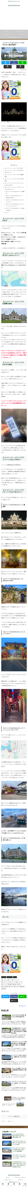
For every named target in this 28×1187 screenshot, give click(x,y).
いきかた (5, 979)
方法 (20, 984)
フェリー (5, 984)
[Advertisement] (14, 19)
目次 (12, 165)
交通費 (10, 984)
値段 (15, 984)
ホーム (7, 1177)
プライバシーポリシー (20, 1177)
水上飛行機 (5, 986)
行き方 (11, 986)
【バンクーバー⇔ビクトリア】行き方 (13, 168)
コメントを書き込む (14, 1116)
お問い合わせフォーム (14, 1182)
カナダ (4, 977)
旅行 (15, 977)
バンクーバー (16, 979)
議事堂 (22, 986)
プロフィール (7, 1179)
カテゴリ (20, 1179)
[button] (8, 66)
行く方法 (17, 986)
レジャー (10, 977)
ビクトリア (20, 982)
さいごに (6, 212)
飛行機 (4, 988)
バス (10, 979)
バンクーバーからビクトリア (9, 982)
